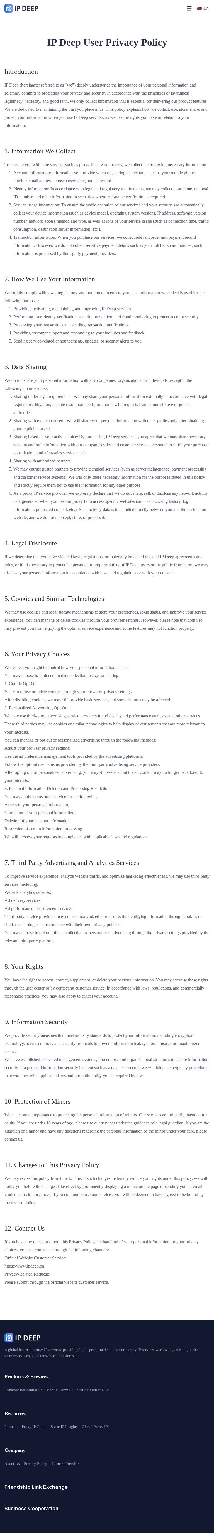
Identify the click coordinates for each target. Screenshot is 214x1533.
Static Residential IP (93, 1390)
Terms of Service (65, 1463)
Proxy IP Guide (34, 1427)
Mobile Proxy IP (59, 1390)
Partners (10, 1427)
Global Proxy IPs (95, 1427)
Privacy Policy (35, 1463)
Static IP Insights (64, 1427)
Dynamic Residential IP (23, 1390)
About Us (12, 1463)
